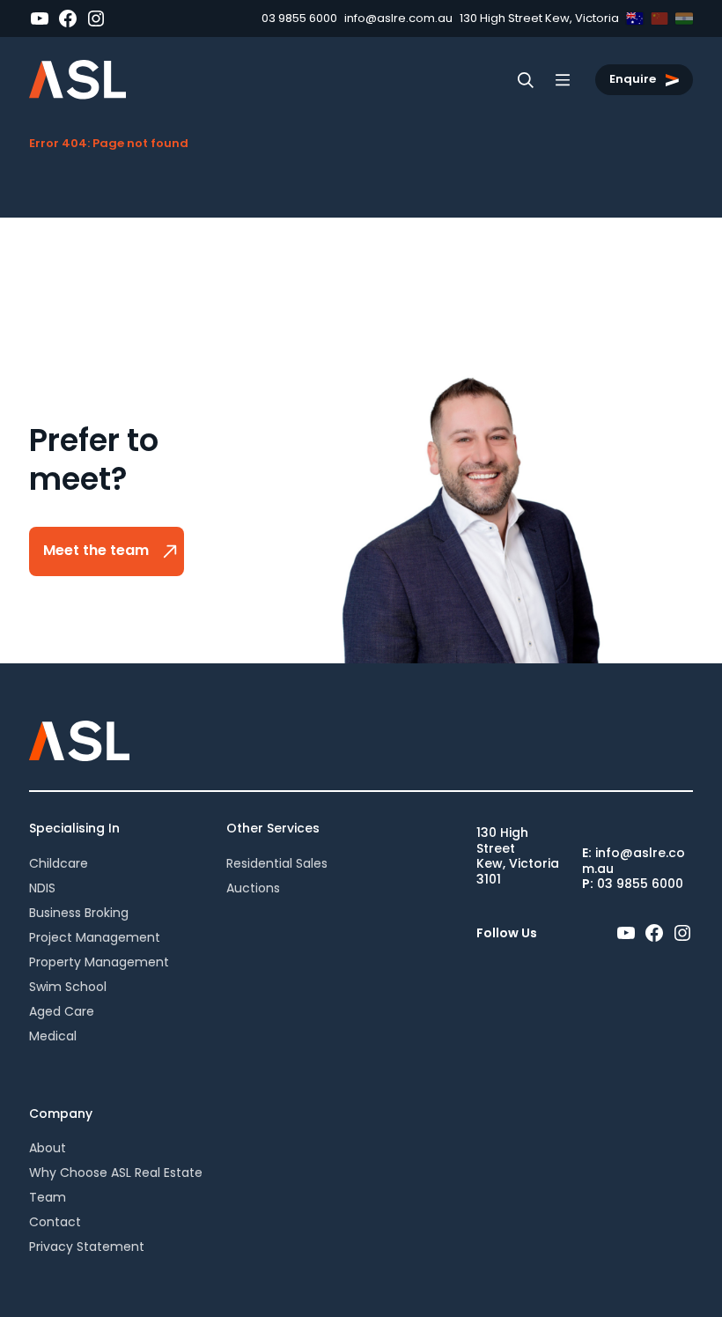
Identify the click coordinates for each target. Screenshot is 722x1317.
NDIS (42, 888)
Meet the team (97, 551)
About (47, 1148)
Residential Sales (277, 863)
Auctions (253, 888)
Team (47, 1197)
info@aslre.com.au (398, 18)
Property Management (99, 962)
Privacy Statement (86, 1246)
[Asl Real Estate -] (77, 79)
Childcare (58, 863)
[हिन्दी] (684, 18)
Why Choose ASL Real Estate (116, 1172)
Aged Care (61, 1011)
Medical (53, 1036)
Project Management (94, 937)
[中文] (659, 18)
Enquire (634, 78)
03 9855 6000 (299, 18)
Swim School (68, 986)
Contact (55, 1222)
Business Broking (79, 912)
